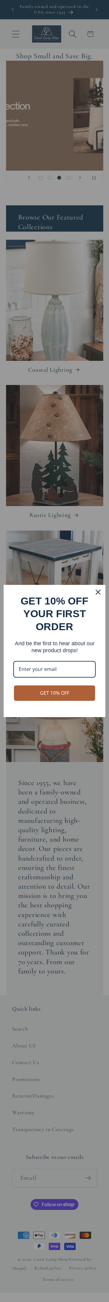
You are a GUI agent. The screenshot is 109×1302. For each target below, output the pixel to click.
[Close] (98, 592)
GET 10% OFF (54, 693)
